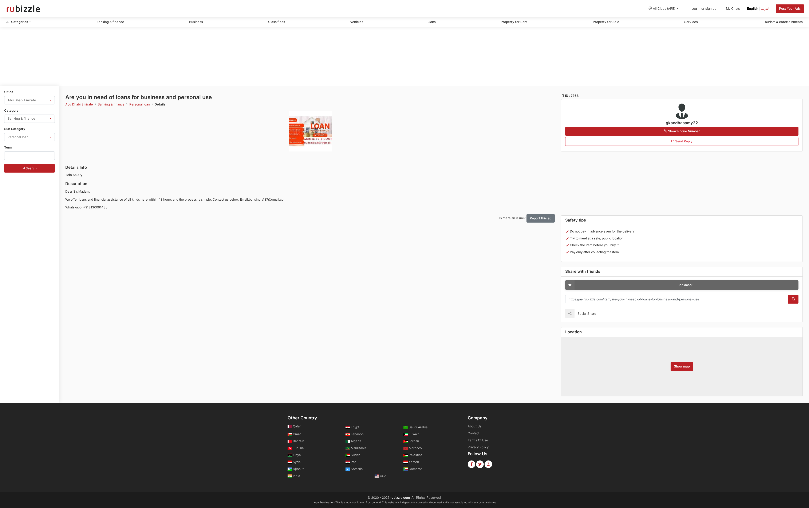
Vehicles (356, 22)
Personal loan (140, 104)
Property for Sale (606, 22)
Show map (682, 366)
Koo (606, 313)
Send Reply (683, 141)
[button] (29, 100)
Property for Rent (514, 22)
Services (691, 22)
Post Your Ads (790, 9)
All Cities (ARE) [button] (664, 9)
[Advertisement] (404, 56)
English (752, 9)
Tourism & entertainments (783, 22)
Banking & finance (110, 22)
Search (31, 168)
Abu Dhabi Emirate (79, 104)
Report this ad (540, 218)
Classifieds (276, 22)
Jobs (432, 22)
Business (196, 22)
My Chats (733, 9)
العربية (765, 9)
